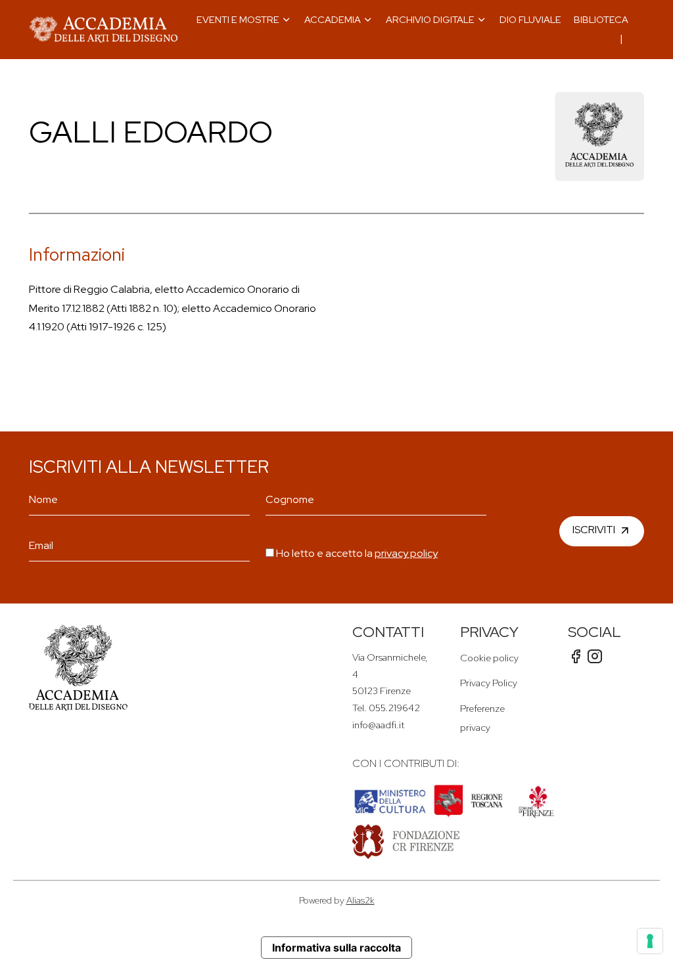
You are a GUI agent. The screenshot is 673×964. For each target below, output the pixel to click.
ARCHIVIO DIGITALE (430, 19)
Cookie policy (489, 657)
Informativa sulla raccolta (336, 947)
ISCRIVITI (593, 530)
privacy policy (406, 553)
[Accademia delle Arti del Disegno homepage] (103, 29)
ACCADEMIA (332, 19)
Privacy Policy (488, 682)
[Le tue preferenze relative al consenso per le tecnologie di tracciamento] (650, 941)
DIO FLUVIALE (530, 19)
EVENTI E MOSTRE (238, 19)
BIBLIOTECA (601, 19)
